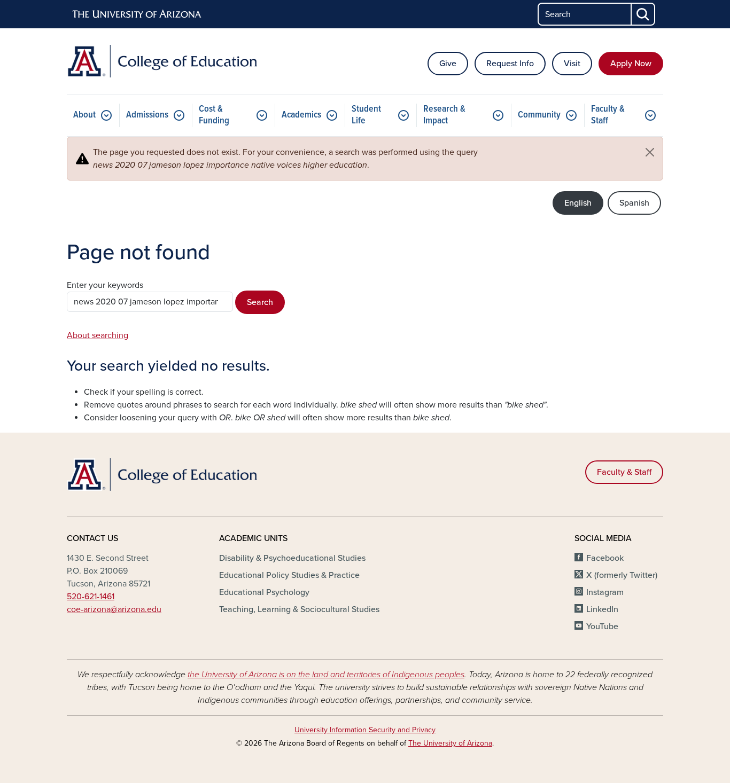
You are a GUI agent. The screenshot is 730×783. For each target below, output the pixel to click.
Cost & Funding (214, 115)
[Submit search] (643, 14)
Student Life (366, 115)
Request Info (510, 63)
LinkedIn (602, 609)
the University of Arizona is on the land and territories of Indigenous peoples (326, 674)
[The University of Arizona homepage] (137, 14)
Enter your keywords (105, 285)
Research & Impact (444, 115)
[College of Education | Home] (162, 61)
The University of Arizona (450, 743)
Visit (572, 63)
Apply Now (630, 63)
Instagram (605, 592)
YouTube (602, 626)
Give (447, 63)
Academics (301, 115)
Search (260, 302)
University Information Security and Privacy (365, 729)
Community (539, 115)
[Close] (650, 152)
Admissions (147, 115)
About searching (97, 335)
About (84, 115)
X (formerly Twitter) (621, 575)
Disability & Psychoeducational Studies (292, 558)
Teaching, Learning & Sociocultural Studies (299, 609)
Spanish (634, 203)
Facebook (605, 558)
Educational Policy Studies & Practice (289, 575)
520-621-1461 (90, 596)
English (578, 203)
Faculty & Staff (608, 115)
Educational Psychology (264, 592)
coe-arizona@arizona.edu (114, 609)
